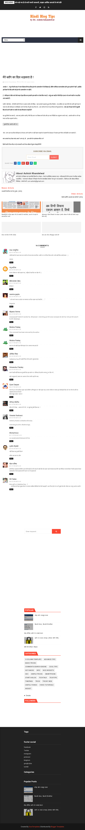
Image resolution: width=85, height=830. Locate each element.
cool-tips (53, 666)
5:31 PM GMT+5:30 (16, 343)
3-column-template (33, 659)
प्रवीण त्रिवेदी (13, 446)
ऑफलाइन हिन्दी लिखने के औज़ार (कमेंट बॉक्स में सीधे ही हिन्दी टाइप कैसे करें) (60, 215)
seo (26, 674)
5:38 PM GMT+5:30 (16, 356)
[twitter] (40, 7)
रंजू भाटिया (12, 267)
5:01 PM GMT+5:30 (16, 283)
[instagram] (44, 7)
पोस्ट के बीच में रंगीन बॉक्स (9, 235)
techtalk (43, 677)
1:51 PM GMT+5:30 (16, 466)
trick (38, 681)
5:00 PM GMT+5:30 (16, 270)
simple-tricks (36, 674)
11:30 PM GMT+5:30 (16, 435)
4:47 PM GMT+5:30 (16, 252)
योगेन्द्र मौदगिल (14, 402)
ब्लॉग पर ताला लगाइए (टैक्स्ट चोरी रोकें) (47, 638)
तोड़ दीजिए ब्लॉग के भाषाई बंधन (33, 633)
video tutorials (46, 685)
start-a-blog (30, 677)
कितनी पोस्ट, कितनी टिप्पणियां (44, 624)
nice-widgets (48, 670)
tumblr (26, 767)
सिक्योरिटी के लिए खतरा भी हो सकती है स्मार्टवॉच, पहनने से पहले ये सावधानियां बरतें (20, 215)
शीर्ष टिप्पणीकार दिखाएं (31, 647)
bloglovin (27, 760)
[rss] (48, 7)
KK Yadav (13, 479)
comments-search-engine (36, 666)
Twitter (26, 750)
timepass (29, 681)
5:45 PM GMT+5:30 (16, 369)
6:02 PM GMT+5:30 (16, 481)
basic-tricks (30, 82)
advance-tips (49, 659)
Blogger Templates (57, 827)
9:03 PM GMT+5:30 (16, 418)
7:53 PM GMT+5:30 (16, 404)
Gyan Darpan (14, 385)
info (38, 670)
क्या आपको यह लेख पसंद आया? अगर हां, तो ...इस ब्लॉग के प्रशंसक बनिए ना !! (23, 138)
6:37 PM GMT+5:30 (16, 387)
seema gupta (14, 294)
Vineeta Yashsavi (16, 415)
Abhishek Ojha (14, 281)
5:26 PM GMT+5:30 (16, 296)
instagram (27, 754)
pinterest (27, 757)
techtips (53, 677)
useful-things (31, 685)
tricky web (47, 681)
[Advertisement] (42, 30)
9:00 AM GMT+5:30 (16, 448)
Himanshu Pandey (16, 367)
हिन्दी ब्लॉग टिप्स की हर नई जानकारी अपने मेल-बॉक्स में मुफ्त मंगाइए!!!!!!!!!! (22, 144)
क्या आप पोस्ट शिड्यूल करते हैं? (50, 235)
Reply (11, 262)
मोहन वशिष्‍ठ (13, 464)
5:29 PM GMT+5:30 (16, 314)
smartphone (50, 674)
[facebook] (36, 7)
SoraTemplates (34, 827)
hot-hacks (29, 670)
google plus (28, 763)
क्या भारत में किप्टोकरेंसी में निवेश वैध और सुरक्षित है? (31, 2)
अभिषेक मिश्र (13, 354)
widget (28, 688)
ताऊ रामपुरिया (13, 250)
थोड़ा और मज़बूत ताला (41, 615)
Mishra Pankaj (14, 327)
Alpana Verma (14, 312)
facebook (27, 747)
